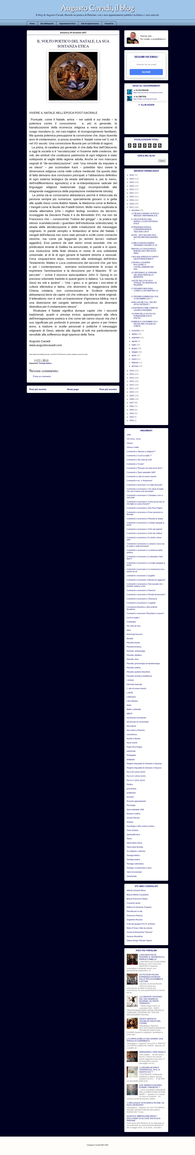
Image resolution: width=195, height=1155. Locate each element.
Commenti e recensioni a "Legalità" (141, 603)
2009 (131, 396)
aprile (134, 355)
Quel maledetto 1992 (135, 810)
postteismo (131, 793)
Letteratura (131, 697)
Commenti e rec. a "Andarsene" (140, 481)
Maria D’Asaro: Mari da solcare (139, 928)
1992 (129, 435)
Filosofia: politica (134, 668)
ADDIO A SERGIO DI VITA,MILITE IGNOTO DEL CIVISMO (150, 1021)
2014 (131, 378)
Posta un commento (42, 376)
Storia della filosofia (135, 847)
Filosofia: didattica (134, 655)
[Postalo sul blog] (38, 360)
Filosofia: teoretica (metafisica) (139, 676)
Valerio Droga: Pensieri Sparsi (139, 941)
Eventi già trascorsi (134, 634)
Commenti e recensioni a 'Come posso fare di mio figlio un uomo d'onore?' (145, 503)
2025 (131, 179)
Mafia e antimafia (134, 709)
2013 (131, 381)
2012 (131, 385)
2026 (131, 175)
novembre (136, 331)
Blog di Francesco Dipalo (137, 899)
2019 (131, 200)
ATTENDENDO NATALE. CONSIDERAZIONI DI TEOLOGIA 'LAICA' (141, 229)
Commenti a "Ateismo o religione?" (141, 451)
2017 (131, 207)
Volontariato (132, 876)
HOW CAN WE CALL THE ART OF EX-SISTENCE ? (144, 303)
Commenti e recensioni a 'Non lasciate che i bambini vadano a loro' (145, 585)
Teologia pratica (133, 859)
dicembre (136, 210)
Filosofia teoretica (134, 647)
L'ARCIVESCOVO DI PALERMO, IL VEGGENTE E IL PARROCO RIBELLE (152, 957)
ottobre (135, 334)
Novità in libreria (133, 739)
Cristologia (131, 622)
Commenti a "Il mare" (135, 464)
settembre (136, 338)
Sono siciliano (132, 830)
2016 (131, 371)
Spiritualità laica (133, 835)
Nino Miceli (131, 726)
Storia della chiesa (134, 843)
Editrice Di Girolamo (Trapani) (139, 907)
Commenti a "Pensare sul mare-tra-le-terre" (144, 468)
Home (32, 24)
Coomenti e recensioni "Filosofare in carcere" (145, 613)
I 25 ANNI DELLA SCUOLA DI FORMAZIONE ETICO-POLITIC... (143, 316)
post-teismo (131, 789)
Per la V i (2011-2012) (136, 780)
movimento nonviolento (136, 718)
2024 (131, 182)
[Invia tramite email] (35, 360)
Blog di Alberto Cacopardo (138, 895)
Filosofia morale (133, 643)
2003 (131, 417)
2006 (131, 406)
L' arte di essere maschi (136, 688)
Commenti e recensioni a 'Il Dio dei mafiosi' (144, 533)
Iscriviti (146, 72)
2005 (131, 410)
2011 (131, 388)
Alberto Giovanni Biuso (136, 890)
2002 (131, 420)
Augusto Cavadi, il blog (97, 8)
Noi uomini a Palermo (136, 730)
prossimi (130, 797)
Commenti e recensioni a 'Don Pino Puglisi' (144, 508)
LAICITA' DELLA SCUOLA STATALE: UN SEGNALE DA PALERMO (144, 283)
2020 (131, 197)
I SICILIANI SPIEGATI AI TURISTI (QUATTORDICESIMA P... (144, 258)
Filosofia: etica (133, 659)
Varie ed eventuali (134, 872)
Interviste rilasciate (134, 684)
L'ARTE (130, 693)
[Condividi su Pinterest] (47, 360)
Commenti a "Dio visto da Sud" (139, 460)
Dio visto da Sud (133, 626)
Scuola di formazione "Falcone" (140, 932)
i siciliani (130, 680)
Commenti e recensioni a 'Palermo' (141, 590)
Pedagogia (131, 755)
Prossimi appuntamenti (136, 801)
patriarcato (131, 751)
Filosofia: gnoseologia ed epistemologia (143, 663)
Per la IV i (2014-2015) (136, 776)
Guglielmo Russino (135, 920)
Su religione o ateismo (136, 851)
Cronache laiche (133, 903)
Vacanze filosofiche (135, 936)
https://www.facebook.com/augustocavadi (147, 92)
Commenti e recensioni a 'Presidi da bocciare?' (146, 594)
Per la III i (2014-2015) (136, 772)
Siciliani (130, 822)
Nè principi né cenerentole (138, 722)
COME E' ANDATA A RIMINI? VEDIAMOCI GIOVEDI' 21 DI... (144, 244)
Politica (130, 784)
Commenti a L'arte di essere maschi (141, 476)
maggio (135, 352)
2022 (131, 189)
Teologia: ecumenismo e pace (139, 868)
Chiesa (130, 443)
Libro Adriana (132, 701)
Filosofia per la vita (134, 911)
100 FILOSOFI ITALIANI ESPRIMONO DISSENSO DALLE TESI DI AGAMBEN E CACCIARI (151, 978)
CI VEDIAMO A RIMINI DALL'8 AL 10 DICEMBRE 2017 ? (145, 297)
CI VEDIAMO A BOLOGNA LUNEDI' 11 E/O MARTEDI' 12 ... (144, 291)
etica (129, 630)
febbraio (135, 363)
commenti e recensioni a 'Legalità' (141, 576)
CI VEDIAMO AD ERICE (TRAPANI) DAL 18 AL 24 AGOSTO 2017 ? (149, 1070)
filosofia (130, 639)
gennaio (135, 366)
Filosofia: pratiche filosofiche (138, 672)
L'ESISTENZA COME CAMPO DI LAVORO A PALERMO (144, 309)
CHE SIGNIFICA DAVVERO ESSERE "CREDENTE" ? (150, 1086)
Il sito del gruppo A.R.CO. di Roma (141, 924)
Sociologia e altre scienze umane (140, 826)
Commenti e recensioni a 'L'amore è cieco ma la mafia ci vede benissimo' (145, 545)
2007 (131, 403)
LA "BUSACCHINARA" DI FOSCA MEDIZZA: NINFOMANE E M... (145, 214)
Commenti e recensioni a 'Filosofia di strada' (145, 519)
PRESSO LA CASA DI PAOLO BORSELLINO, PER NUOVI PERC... (143, 251)
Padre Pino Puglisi (134, 747)
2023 (131, 186)
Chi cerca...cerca (134, 439)
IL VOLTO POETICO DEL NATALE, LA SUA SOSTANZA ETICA (144, 221)
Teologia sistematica (135, 864)
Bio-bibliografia (47, 24)
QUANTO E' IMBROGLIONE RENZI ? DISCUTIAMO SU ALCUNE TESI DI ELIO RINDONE (143, 1118)
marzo (134, 359)
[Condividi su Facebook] (44, 360)
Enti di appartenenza (90, 24)
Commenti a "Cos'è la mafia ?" (139, 456)
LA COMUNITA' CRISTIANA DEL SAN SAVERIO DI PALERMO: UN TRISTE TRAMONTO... (150, 1000)
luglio (134, 345)
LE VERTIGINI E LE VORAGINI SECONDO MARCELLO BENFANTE (144, 275)
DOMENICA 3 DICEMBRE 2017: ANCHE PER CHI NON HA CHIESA (144, 324)
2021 (131, 193)
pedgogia (131, 759)
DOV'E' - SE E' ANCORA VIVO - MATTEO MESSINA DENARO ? (144, 237)
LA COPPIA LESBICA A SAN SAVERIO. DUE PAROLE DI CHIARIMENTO (145, 1040)
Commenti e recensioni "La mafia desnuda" (145, 485)
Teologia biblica (45, 363)
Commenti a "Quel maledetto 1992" (141, 472)
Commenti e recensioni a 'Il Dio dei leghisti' (144, 529)
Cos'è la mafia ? (133, 618)
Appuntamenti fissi (67, 24)
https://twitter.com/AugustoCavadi (145, 99)
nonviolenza (132, 734)
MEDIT (129, 714)
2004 (131, 413)
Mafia (129, 705)
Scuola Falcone (133, 818)
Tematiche (109, 24)
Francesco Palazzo (135, 916)
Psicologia (131, 805)
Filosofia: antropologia (136, 651)
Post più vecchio (108, 389)
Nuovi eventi (132, 743)
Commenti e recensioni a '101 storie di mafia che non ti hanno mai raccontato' (145, 490)
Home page (73, 389)
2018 (131, 204)
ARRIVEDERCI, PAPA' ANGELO (152, 1052)
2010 (131, 392)
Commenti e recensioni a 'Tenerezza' (142, 599)
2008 (131, 399)
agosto (135, 341)
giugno (135, 348)
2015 (131, 374)
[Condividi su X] (41, 360)
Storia (129, 839)
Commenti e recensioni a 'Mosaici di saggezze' (146, 580)
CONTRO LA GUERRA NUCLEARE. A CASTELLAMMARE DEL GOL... (142, 265)
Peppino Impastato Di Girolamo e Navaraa (144, 764)
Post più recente (37, 389)
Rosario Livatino (133, 814)
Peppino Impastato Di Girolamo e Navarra (144, 768)
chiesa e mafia (133, 447)
